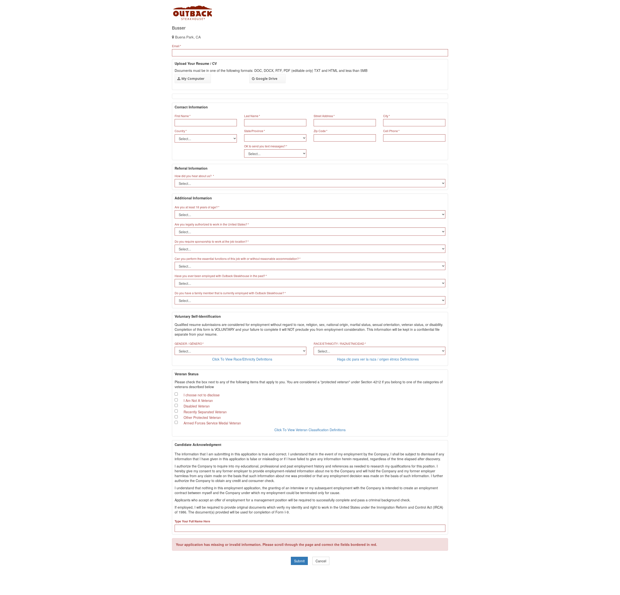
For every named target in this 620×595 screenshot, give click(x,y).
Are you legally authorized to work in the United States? (211, 224)
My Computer (192, 78)
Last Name (251, 116)
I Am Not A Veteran (198, 400)
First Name (182, 116)
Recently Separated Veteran (205, 411)
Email (175, 46)
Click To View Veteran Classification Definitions (310, 429)
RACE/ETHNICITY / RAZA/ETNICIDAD (339, 343)
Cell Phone (390, 131)
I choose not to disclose (202, 394)
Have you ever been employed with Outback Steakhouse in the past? (220, 276)
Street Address (323, 116)
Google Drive (266, 78)
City (385, 116)
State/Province (253, 131)
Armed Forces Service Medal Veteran (212, 423)
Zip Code (320, 131)
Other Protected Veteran (202, 417)
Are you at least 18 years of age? (196, 207)
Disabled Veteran (197, 406)
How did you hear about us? (193, 176)
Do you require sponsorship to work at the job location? (211, 241)
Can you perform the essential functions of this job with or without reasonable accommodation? (237, 258)
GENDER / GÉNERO (188, 343)
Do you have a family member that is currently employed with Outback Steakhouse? (229, 293)
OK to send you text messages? (265, 146)
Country (180, 131)
